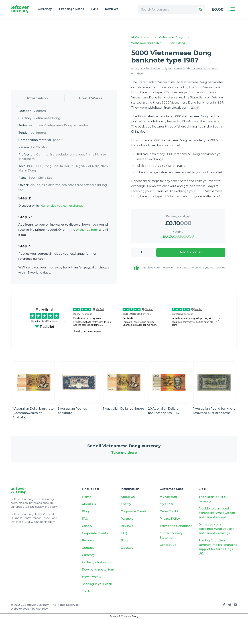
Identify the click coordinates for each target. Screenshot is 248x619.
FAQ (94, 9)
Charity (87, 526)
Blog (85, 511)
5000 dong (178, 43)
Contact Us (168, 545)
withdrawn (138, 73)
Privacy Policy (170, 518)
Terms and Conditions (176, 526)
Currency (45, 9)
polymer (167, 68)
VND (214, 68)
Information (37, 98)
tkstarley (42, 608)
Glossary (127, 547)
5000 (134, 68)
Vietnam (179, 68)
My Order (166, 504)
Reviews (111, 9)
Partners (127, 518)
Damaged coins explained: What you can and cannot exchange (216, 529)
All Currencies (140, 37)
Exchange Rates (71, 9)
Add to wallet (191, 252)
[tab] (37, 98)
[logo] (20, 9)
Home (86, 497)
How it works (91, 576)
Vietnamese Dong (171, 37)
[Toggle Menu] (232, 9)
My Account (168, 497)
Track (86, 591)
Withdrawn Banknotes (146, 43)
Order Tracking (171, 511)
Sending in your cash (97, 584)
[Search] (201, 10)
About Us (89, 504)
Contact (88, 547)
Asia (142, 68)
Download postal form (98, 569)
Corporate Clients (95, 533)
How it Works (90, 98)
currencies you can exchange (62, 205)
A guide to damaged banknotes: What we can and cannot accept (216, 513)
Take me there (124, 453)
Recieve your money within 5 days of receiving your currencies (184, 267)
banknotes (153, 68)
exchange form (87, 229)
